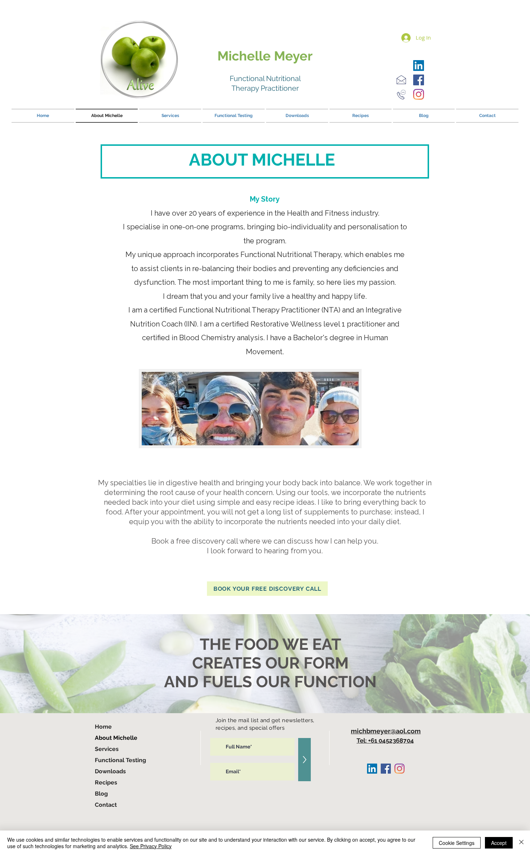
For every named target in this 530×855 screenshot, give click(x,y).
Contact (106, 804)
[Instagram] (418, 94)
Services (107, 749)
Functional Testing (120, 760)
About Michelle (116, 737)
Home (103, 726)
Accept (499, 842)
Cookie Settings (456, 842)
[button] (267, 588)
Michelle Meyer (265, 55)
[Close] (521, 842)
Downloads (110, 771)
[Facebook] (418, 80)
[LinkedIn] (418, 65)
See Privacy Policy (151, 846)
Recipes (106, 782)
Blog (101, 793)
